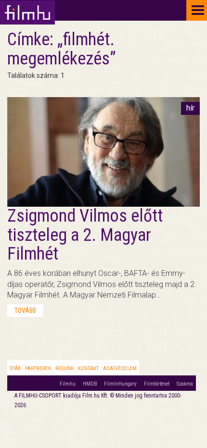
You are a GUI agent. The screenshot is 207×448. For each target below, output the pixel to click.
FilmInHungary (120, 384)
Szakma (185, 384)
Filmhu (68, 384)
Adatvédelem (120, 368)
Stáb (15, 368)
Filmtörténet (156, 384)
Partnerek (38, 368)
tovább (25, 310)
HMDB (90, 384)
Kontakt (88, 368)
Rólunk (64, 368)
